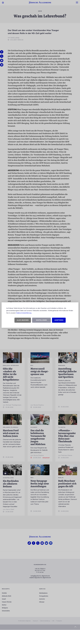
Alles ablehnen (23, 320)
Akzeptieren (58, 320)
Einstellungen (41, 320)
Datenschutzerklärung (23, 313)
